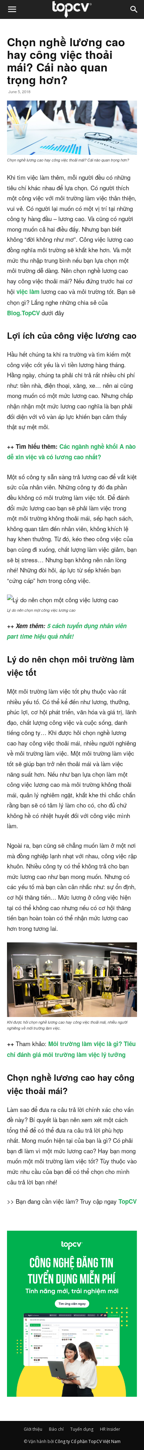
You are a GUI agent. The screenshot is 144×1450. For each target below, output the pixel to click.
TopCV (127, 1201)
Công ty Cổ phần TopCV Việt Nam (88, 1441)
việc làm (27, 291)
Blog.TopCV (23, 313)
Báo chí (56, 1429)
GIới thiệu (33, 1429)
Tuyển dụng (81, 1429)
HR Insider (110, 1429)
